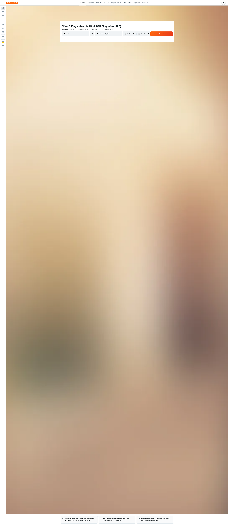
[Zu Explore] (3, 24)
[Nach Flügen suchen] (3, 8)
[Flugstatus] (3, 28)
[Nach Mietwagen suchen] (3, 15)
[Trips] (3, 37)
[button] (3, 3)
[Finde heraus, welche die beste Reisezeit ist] (3, 32)
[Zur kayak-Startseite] (12, 3)
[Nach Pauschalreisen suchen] (3, 19)
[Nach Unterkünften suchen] (3, 12)
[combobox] (68, 29)
